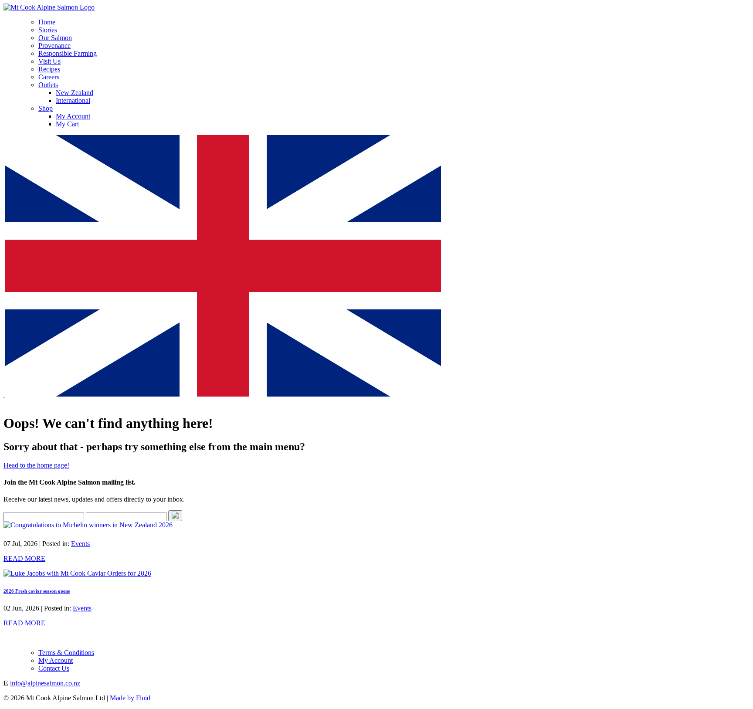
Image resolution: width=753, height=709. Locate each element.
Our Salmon (55, 37)
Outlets (48, 84)
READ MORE (24, 558)
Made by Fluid (130, 698)
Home (46, 22)
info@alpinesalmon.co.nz (45, 683)
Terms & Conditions (66, 652)
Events (80, 543)
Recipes (49, 69)
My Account (73, 116)
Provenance (54, 45)
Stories (47, 30)
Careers (48, 77)
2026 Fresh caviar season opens (36, 591)
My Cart (67, 124)
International (73, 100)
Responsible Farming (67, 53)
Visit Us (49, 61)
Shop (45, 108)
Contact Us (53, 668)
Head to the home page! (36, 465)
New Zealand (74, 92)
